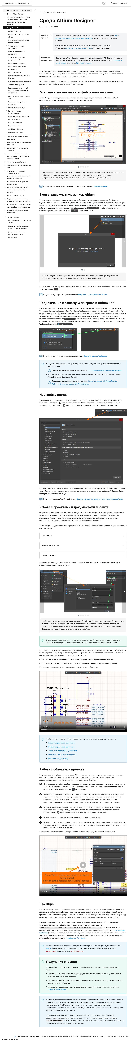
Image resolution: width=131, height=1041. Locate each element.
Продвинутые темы (15, 132)
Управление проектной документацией (16, 58)
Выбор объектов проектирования (14, 112)
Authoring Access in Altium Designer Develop (104, 370)
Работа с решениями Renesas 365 (19, 97)
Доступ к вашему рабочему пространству (18, 41)
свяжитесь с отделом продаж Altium (78, 48)
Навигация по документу (58, 759)
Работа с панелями (15, 122)
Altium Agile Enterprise (84, 38)
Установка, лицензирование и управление (17, 211)
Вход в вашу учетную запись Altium (92, 295)
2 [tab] (81, 167)
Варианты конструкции (16, 108)
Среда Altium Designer (15, 28)
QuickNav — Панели (15, 129)
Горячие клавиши (14, 126)
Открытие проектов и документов (61, 747)
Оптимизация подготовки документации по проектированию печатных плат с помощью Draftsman (19, 174)
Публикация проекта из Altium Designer (19, 77)
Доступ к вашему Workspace (95, 356)
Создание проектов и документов (61, 743)
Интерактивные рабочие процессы (17, 103)
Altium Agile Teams (68, 38)
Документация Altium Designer (54, 12)
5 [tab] (88, 167)
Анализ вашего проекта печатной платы (19, 166)
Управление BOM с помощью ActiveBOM (17, 149)
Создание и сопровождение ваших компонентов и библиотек (18, 200)
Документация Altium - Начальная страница (16, 233)
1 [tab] (78, 167)
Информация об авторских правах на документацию (18, 227)
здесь (48, 948)
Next (124, 134)
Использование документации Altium (19, 221)
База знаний (12, 238)
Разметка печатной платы (16, 162)
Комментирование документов (19, 81)
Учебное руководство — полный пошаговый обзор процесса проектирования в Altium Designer (18, 20)
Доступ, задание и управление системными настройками (100, 499)
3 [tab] (83, 167)
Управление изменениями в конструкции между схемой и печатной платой (18, 156)
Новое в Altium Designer (15, 14)
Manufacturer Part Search (76, 938)
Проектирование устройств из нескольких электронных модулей (18, 189)
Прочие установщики (84, 63)
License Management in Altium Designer (74, 384)
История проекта (14, 72)
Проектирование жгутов (16, 195)
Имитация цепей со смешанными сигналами (19, 143)
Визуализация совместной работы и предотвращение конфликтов (18, 90)
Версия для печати (11, 1039)
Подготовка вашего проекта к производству (18, 183)
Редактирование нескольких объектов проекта (18, 118)
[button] (83, 535)
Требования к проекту (16, 85)
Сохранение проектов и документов (62, 751)
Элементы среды (100, 186)
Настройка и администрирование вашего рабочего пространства (19, 206)
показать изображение (57, 989)
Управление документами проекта (62, 755)
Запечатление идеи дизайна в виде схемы (17, 138)
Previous (42, 134)
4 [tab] (85, 167)
